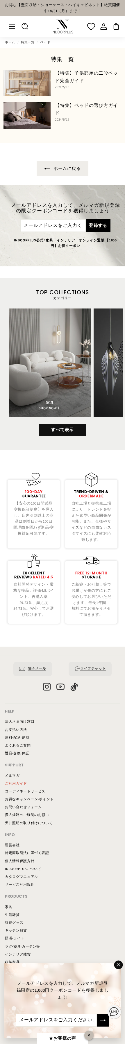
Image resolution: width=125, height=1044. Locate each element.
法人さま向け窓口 (19, 721)
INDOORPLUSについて (23, 869)
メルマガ (12, 775)
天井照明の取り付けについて (29, 823)
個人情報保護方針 (19, 861)
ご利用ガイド (16, 783)
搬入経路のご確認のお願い (27, 814)
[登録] (103, 1020)
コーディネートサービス (25, 791)
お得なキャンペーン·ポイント (29, 799)
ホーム (10, 42)
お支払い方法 (16, 729)
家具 (8, 907)
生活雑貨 (12, 914)
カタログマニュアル (21, 876)
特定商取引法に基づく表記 (27, 853)
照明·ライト (14, 938)
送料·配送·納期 (17, 737)
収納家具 (12, 962)
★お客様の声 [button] (62, 1038)
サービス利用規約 (19, 884)
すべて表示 (62, 430)
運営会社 (12, 845)
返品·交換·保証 (17, 753)
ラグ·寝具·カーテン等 (22, 946)
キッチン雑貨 (16, 930)
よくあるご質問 (18, 745)
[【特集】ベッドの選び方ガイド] (27, 115)
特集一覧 (28, 42)
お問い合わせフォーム (23, 807)
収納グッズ (14, 922)
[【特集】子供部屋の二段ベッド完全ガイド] (27, 83)
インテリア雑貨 (18, 954)
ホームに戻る (66, 169)
